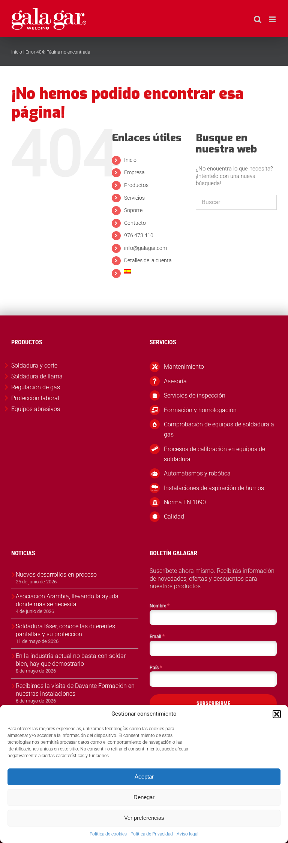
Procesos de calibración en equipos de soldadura (214, 454)
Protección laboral (35, 398)
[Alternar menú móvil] (273, 19)
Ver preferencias (144, 818)
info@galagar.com (145, 248)
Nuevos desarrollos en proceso (56, 574)
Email (157, 636)
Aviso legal (187, 834)
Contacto (135, 223)
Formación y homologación (200, 410)
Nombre (160, 605)
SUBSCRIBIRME (213, 703)
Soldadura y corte (34, 365)
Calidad (174, 516)
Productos (136, 185)
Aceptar (144, 776)
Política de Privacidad (151, 834)
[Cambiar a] (154, 271)
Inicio (16, 52)
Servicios (134, 198)
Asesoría (175, 381)
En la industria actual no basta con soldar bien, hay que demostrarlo (71, 659)
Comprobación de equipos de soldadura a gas (219, 429)
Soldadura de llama (37, 376)
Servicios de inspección (194, 395)
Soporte (133, 210)
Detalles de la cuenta (148, 260)
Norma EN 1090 (185, 502)
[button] (276, 714)
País (156, 667)
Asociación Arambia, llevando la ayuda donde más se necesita (67, 600)
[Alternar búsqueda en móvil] (257, 19)
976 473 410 (138, 235)
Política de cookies (108, 834)
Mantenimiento (184, 366)
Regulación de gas (35, 387)
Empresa (134, 172)
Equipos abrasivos (35, 409)
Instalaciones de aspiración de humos (214, 488)
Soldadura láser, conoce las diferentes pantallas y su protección (65, 630)
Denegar (144, 797)
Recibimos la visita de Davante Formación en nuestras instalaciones (75, 689)
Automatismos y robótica (197, 473)
